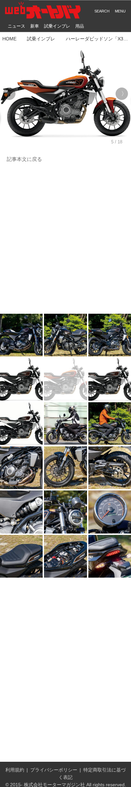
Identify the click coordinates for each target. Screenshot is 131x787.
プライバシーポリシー (53, 770)
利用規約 (14, 770)
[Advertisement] (65, 238)
